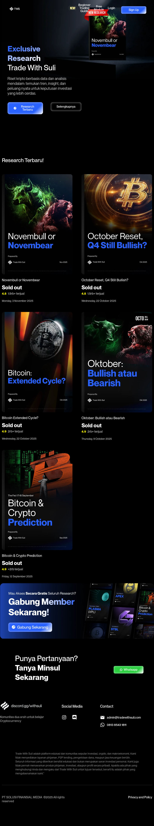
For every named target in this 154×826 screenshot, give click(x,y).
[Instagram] (64, 717)
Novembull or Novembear (21, 280)
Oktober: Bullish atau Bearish (103, 418)
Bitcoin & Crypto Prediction (22, 556)
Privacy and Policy (140, 797)
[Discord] (74, 717)
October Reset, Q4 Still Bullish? (105, 280)
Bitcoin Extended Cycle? (20, 418)
